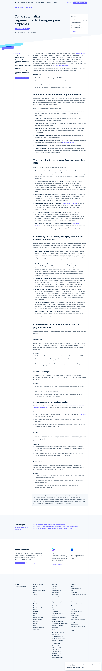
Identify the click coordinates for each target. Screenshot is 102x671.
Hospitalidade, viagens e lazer (59, 617)
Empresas (54, 586)
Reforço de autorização (39, 590)
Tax (34, 631)
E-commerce (55, 594)
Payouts (35, 623)
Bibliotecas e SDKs (56, 653)
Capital (35, 594)
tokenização (82, 414)
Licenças (73, 600)
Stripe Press (74, 617)
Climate (35, 598)
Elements (35, 605)
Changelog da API (56, 651)
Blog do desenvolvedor (57, 657)
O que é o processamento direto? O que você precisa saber (50, 524)
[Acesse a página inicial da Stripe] (16, 584)
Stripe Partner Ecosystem (58, 638)
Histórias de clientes (76, 588)
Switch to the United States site (74, 667)
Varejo (53, 629)
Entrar (68, 2)
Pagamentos (28, 7)
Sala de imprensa (75, 615)
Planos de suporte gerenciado (78, 626)
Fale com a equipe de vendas (33, 563)
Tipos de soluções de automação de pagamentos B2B (22, 61)
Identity (35, 609)
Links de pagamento (38, 619)
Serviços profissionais (57, 625)
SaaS (53, 609)
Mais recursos (19, 7)
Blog (72, 590)
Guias (72, 586)
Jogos (53, 615)
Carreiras (73, 613)
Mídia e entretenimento (57, 621)
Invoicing (35, 611)
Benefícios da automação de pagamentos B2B (22, 56)
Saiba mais (73, 31)
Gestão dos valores (57, 605)
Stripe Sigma (36, 629)
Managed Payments (38, 617)
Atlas (34, 588)
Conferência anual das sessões (78, 594)
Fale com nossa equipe (79, 2)
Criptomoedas (36, 602)
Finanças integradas (57, 596)
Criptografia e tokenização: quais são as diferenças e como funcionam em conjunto (56, 526)
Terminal (35, 633)
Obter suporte (74, 624)
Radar (34, 625)
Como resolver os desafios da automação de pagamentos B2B (22, 72)
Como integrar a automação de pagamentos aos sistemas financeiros (23, 67)
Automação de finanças (57, 598)
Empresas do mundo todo (58, 600)
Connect (35, 600)
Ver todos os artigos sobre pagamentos (21, 528)
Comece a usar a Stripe (22, 28)
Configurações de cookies (77, 604)
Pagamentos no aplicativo (58, 602)
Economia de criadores (57, 613)
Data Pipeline (36, 604)
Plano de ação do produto (77, 611)
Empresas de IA (56, 611)
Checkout (35, 596)
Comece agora (19, 563)
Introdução (17, 53)
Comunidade (74, 592)
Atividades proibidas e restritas (78, 598)
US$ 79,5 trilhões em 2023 (61, 65)
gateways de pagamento (70, 203)
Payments (35, 621)
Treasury (35, 635)
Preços (55, 2)
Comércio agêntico (56, 590)
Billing (34, 592)
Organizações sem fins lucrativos (60, 623)
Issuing (35, 613)
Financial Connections (38, 607)
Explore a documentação (77, 561)
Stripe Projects (55, 655)
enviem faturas (80, 53)
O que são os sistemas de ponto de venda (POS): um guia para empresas (53, 528)
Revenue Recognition (38, 627)
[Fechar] (99, 663)
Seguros (54, 619)
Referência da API (56, 647)
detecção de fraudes (68, 142)
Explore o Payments (57, 564)
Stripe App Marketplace (57, 636)
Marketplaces (55, 604)
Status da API (55, 649)
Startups (54, 588)
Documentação (55, 645)
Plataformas (55, 607)
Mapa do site (74, 602)
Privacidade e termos (76, 596)
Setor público (55, 627)
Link (34, 615)
